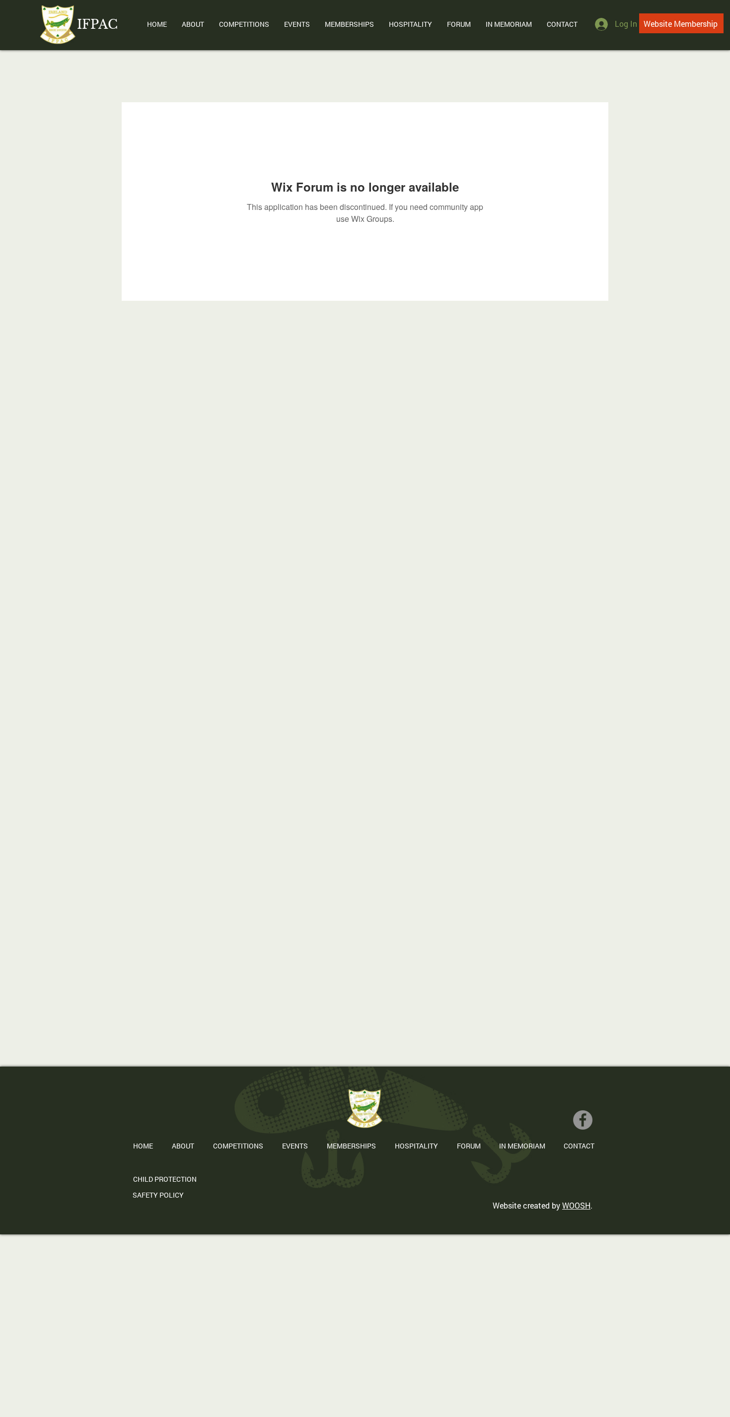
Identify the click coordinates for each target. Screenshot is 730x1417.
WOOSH (576, 1205)
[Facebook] (582, 1120)
